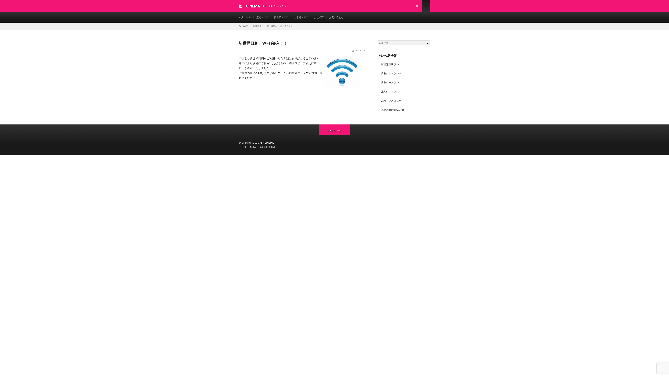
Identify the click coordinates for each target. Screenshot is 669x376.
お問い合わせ (336, 17)
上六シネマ (387, 91)
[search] (427, 42)
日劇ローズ (387, 82)
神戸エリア (245, 17)
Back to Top (334, 130)
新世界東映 (387, 64)
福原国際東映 (388, 109)
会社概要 (319, 17)
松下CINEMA (267, 142)
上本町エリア (301, 17)
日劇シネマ (387, 73)
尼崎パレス (387, 100)
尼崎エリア (262, 17)
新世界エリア (281, 17)
